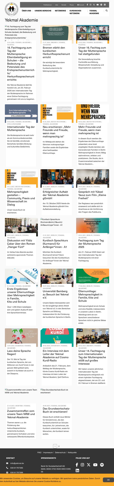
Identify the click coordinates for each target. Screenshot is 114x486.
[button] (26, 11)
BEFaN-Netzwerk (58, 122)
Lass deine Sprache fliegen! (19, 352)
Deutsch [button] (81, 5)
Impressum (48, 452)
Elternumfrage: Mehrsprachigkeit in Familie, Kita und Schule (90, 296)
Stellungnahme (14, 124)
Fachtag (10, 45)
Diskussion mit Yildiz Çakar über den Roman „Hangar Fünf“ (21, 243)
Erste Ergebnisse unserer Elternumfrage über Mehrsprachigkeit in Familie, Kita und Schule (21, 295)
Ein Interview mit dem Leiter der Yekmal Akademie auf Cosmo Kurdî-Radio (56, 355)
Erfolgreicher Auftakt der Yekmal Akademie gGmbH (56, 195)
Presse (72, 5)
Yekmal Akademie (23, 42)
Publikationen (48, 5)
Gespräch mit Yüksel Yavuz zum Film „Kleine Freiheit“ (92, 195)
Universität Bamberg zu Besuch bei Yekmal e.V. (56, 294)
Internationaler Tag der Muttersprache (21, 128)
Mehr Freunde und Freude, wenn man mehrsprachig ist (89, 130)
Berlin (54, 186)
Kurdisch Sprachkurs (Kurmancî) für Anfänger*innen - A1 (55, 243)
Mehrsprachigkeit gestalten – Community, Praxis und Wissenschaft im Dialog (21, 198)
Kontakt (64, 5)
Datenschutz (60, 452)
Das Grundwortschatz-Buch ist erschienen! (56, 410)
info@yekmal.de (17, 463)
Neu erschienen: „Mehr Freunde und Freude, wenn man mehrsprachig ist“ (57, 131)
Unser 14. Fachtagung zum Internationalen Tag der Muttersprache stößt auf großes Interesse (92, 357)
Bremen (54, 42)
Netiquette (72, 452)
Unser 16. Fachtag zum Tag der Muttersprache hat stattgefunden (92, 51)
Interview (55, 346)
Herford (19, 406)
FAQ (39, 452)
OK (108, 480)
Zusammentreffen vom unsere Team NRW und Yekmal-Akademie (21, 414)
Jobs (56, 5)
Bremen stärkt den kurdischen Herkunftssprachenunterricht (56, 52)
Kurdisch (19, 346)
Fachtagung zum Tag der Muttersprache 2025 (91, 243)
